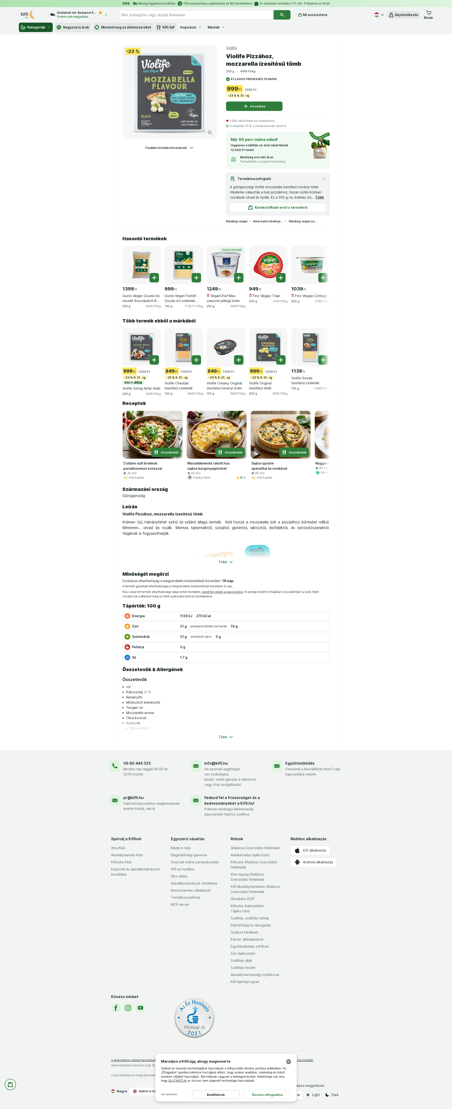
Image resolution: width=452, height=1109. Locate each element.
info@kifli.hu (216, 763)
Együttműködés (300, 763)
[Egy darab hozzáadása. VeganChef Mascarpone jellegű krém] (238, 277)
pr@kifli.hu (133, 797)
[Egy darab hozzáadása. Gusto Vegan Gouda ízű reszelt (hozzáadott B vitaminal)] (154, 277)
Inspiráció (188, 27)
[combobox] (196, 15)
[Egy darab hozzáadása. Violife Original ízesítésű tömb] (281, 360)
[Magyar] (378, 15)
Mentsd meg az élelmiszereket (126, 27)
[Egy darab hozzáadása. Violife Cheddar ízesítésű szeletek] (196, 360)
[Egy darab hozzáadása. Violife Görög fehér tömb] (154, 360)
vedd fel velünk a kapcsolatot (222, 592)
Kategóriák (36, 27)
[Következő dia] (320, 264)
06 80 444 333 (137, 763)
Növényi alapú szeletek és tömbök (304, 221)
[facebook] (116, 1008)
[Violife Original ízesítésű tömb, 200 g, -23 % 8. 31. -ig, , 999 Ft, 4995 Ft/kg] (268, 347)
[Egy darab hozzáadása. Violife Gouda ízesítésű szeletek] (323, 360)
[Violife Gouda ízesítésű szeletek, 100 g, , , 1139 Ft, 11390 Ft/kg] (310, 347)
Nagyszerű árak (76, 27)
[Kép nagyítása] (210, 132)
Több (319, 197)
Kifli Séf (168, 27)
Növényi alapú (236, 221)
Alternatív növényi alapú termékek (268, 221)
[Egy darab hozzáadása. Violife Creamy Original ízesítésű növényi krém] (238, 360)
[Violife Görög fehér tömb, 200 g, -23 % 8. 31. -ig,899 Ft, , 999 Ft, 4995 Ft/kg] (141, 347)
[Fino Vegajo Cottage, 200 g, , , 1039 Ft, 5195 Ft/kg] (310, 265)
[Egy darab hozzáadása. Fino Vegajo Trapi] (281, 277)
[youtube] (140, 1008)
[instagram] (128, 1008)
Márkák (214, 27)
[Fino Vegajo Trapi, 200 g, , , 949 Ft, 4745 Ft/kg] (268, 265)
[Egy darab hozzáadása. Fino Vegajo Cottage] (323, 277)
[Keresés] (282, 15)
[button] (403, 15)
